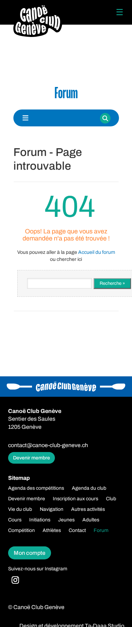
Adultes (90, 520)
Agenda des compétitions (36, 488)
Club (111, 498)
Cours (14, 520)
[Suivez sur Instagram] (15, 580)
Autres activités (88, 509)
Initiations (39, 520)
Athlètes (52, 530)
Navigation (51, 509)
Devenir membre (31, 457)
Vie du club (20, 509)
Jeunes (66, 520)
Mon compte (29, 553)
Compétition (21, 530)
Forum (101, 530)
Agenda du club (89, 488)
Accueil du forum (96, 252)
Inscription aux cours (75, 498)
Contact (77, 530)
